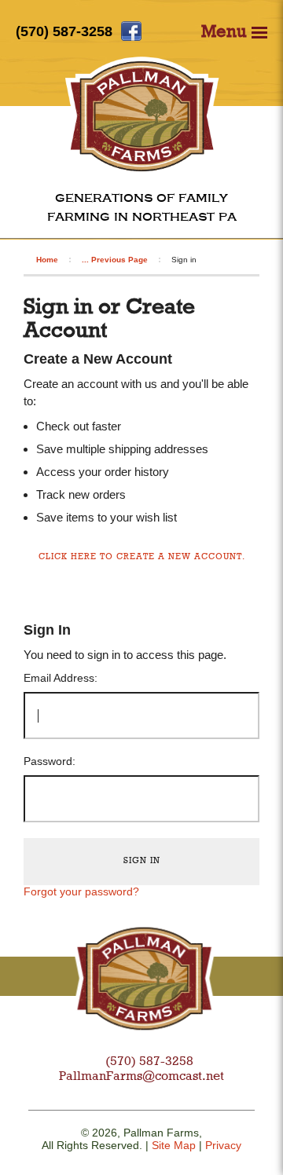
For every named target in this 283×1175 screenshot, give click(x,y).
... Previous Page (115, 259)
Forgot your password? (81, 891)
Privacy (223, 1145)
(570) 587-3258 (64, 31)
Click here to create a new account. (142, 557)
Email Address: (60, 678)
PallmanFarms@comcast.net (141, 1077)
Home (47, 259)
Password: (49, 761)
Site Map (174, 1145)
